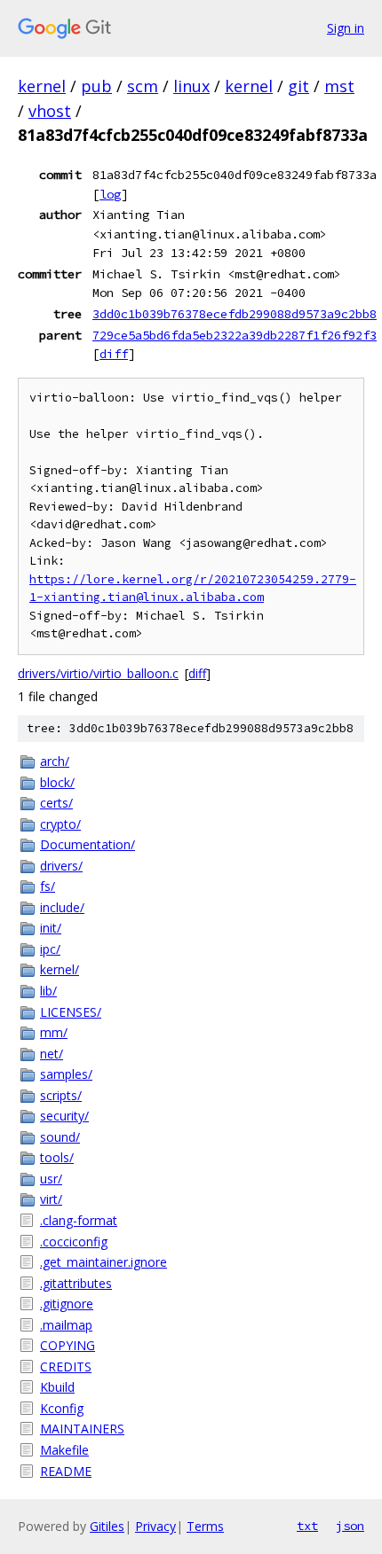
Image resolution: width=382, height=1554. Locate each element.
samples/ (66, 1074)
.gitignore (66, 1303)
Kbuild (57, 1386)
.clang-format (78, 1220)
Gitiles (107, 1526)
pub (96, 86)
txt (307, 1526)
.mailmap (66, 1324)
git (298, 86)
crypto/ (60, 824)
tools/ (57, 1157)
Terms (205, 1526)
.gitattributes (76, 1283)
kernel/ (59, 969)
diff (113, 354)
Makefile (64, 1449)
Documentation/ (87, 844)
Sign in (345, 28)
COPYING (67, 1345)
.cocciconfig (73, 1241)
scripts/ (61, 1095)
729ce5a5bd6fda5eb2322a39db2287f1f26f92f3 (234, 335)
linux (191, 86)
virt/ (51, 1199)
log (110, 194)
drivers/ (61, 865)
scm (142, 86)
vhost (49, 110)
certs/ (56, 802)
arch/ (54, 761)
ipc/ (50, 949)
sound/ (60, 1136)
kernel (42, 86)
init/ (50, 927)
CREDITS (66, 1366)
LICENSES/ (70, 1011)
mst (339, 86)
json (350, 1526)
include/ (62, 907)
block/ (57, 782)
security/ (64, 1115)
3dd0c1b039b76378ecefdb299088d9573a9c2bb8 (234, 314)
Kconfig (62, 1408)
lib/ (48, 990)
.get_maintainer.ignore (103, 1261)
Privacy (155, 1526)
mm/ (54, 1032)
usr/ (51, 1178)
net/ (51, 1053)
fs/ (47, 886)
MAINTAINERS (82, 1428)
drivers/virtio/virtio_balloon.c (98, 673)
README (66, 1471)
